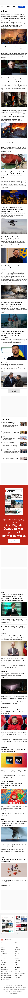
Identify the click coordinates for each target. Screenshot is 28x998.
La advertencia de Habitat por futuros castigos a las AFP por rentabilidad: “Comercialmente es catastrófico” (13, 637)
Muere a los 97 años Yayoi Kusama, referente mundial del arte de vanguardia (12, 785)
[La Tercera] (7, 932)
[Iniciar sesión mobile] (26, 6)
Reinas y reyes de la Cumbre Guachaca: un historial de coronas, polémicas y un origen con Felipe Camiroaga (14, 808)
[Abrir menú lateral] (2, 6)
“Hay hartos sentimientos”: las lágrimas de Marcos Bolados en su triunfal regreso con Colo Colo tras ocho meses (13, 734)
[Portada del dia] (14, 514)
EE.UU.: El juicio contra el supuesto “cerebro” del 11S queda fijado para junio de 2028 (13, 845)
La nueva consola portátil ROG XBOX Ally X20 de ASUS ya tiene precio (13, 776)
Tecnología (4, 747)
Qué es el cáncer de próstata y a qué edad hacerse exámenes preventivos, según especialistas (11, 438)
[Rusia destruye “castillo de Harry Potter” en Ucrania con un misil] (14, 321)
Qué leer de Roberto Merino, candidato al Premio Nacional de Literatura (13, 881)
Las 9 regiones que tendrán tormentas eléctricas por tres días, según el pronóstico (13, 675)
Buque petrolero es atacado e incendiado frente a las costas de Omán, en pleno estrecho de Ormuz (14, 823)
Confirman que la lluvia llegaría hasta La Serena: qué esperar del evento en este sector (13, 702)
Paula (2, 857)
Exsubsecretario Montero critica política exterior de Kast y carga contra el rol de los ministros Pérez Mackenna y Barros (14, 620)
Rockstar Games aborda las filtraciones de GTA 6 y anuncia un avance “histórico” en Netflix (13, 771)
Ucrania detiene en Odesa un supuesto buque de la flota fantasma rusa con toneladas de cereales (13, 143)
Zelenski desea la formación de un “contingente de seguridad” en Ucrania (13, 238)
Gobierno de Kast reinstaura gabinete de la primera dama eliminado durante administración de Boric (13, 627)
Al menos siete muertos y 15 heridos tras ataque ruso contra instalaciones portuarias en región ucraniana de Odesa (14, 112)
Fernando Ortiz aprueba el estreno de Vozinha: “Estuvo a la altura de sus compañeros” (13, 711)
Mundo (3, 819)
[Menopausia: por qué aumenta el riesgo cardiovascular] (14, 870)
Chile (2, 592)
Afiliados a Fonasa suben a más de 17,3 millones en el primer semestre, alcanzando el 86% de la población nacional (13, 660)
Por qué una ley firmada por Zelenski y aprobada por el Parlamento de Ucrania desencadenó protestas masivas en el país (13, 174)
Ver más (14, 391)
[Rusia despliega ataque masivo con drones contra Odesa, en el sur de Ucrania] (14, 292)
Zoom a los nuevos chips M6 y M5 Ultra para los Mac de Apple (13, 750)
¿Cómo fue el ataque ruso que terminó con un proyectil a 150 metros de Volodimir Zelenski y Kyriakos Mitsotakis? (13, 334)
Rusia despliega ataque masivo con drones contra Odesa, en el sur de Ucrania (12, 267)
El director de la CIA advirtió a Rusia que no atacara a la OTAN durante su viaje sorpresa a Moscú (11, 432)
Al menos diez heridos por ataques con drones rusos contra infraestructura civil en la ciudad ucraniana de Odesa (14, 79)
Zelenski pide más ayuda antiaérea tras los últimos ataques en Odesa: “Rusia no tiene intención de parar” (13, 49)
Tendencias (4, 671)
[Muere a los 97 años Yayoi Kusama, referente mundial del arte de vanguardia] (14, 796)
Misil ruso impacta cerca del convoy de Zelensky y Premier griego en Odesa (13, 363)
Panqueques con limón (7, 885)
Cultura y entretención (7, 781)
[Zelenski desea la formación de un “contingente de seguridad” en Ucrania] (14, 255)
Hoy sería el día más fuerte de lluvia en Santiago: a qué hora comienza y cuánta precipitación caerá (14, 697)
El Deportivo (4, 707)
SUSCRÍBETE (14, 541)
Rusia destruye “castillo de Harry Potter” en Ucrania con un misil (11, 303)
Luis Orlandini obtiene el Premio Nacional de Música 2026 (12, 814)
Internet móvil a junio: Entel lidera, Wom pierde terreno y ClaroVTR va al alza (13, 666)
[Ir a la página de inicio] (11, 6)
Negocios (3, 633)
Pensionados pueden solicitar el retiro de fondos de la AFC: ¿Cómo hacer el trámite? (10, 458)
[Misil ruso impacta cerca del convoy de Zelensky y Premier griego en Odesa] (14, 379)
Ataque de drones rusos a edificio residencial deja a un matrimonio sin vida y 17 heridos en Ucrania (12, 209)
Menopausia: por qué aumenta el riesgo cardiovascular (13, 860)
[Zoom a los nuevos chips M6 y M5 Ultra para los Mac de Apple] (14, 760)
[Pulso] (21, 931)
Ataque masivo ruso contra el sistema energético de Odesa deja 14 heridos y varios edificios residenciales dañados (13, 16)
